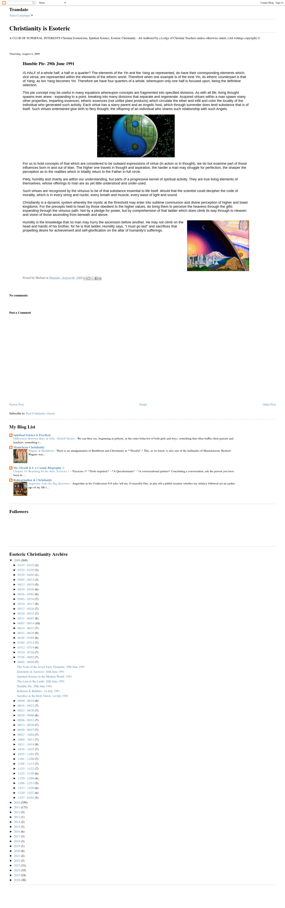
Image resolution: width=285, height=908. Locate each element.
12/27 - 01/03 (26, 797)
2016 (17, 831)
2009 (17, 560)
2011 (17, 807)
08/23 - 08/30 (26, 710)
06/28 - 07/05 (26, 638)
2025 (17, 875)
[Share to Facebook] (96, 278)
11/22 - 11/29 (26, 773)
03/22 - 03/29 (26, 570)
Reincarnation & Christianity (32, 480)
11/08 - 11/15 (26, 764)
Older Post (269, 404)
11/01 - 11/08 (26, 759)
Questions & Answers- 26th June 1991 (41, 671)
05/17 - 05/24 (26, 608)
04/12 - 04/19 (26, 584)
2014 (17, 822)
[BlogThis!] (89, 278)
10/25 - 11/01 (26, 754)
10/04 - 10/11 (26, 739)
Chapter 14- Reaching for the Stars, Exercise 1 (41, 471)
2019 (17, 846)
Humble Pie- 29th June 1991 (34, 686)
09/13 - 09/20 (26, 725)
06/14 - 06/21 (26, 628)
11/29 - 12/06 (26, 778)
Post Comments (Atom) (40, 413)
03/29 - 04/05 (26, 575)
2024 (17, 870)
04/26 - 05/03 (26, 594)
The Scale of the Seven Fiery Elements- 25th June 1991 (51, 667)
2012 (17, 812)
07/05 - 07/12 (26, 642)
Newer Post (16, 404)
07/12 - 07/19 (26, 647)
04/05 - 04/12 (26, 579)
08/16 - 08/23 (26, 705)
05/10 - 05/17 (26, 604)
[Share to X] (92, 278)
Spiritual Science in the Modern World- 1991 (44, 676)
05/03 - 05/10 (26, 599)
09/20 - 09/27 (26, 730)
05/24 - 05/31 (26, 613)
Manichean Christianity (29, 447)
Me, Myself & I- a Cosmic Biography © (39, 467)
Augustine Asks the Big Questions (49, 483)
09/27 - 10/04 (26, 734)
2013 (17, 817)
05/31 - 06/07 (26, 618)
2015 (17, 826)
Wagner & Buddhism (41, 450)
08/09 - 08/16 (26, 701)
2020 (17, 851)
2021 (17, 856)
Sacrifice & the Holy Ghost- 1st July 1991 (42, 696)
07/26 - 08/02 (26, 657)
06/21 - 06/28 (26, 633)
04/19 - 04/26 (26, 589)
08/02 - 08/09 (26, 662)
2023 (17, 865)
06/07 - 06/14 (26, 623)
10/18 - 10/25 (26, 749)
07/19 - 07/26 (26, 652)
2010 (17, 802)
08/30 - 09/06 (26, 715)
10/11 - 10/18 (26, 744)
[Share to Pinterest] (100, 278)
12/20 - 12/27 (26, 793)
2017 (17, 836)
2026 (17, 880)
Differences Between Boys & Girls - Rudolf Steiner (44, 438)
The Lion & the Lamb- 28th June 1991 (41, 681)
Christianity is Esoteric (39, 28)
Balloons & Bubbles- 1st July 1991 (38, 691)
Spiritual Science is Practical (31, 435)
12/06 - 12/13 (26, 783)
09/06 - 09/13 (26, 720)
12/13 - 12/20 (26, 788)
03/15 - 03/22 (26, 565)
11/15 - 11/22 (26, 768)
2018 (17, 841)
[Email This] (85, 278)
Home (143, 404)
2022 (17, 860)
